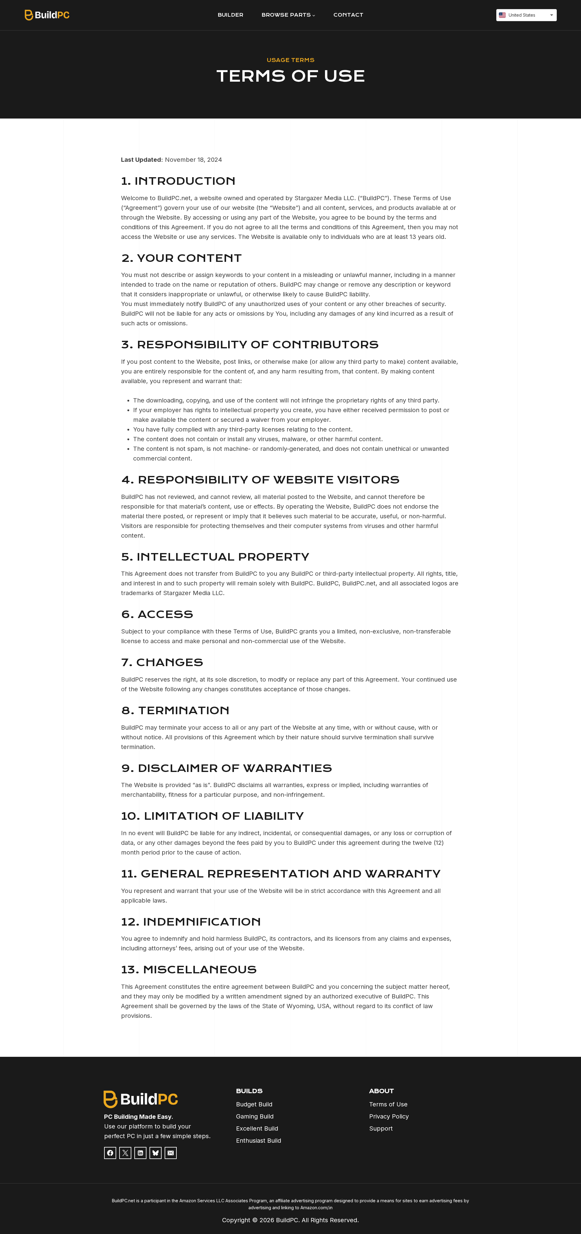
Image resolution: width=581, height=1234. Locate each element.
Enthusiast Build (258, 1140)
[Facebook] (110, 1153)
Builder (230, 15)
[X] (125, 1153)
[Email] (171, 1153)
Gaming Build (255, 1116)
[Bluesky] (155, 1153)
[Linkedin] (140, 1153)
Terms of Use (388, 1104)
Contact (348, 15)
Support (381, 1128)
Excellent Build (257, 1128)
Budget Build (254, 1104)
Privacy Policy (389, 1116)
